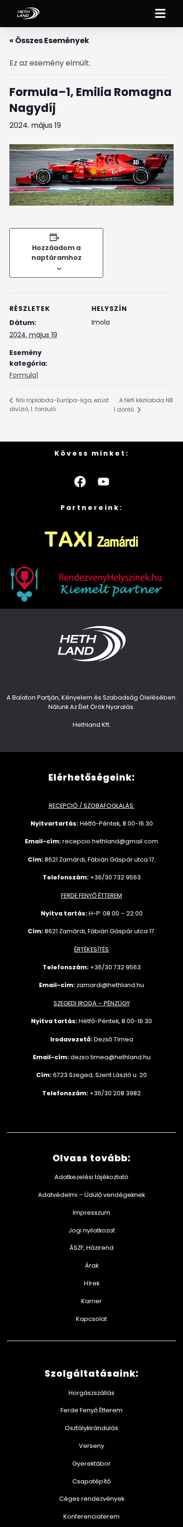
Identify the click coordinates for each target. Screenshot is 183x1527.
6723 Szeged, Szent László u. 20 (100, 1075)
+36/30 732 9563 (115, 877)
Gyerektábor (91, 1464)
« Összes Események (49, 40)
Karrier (91, 1301)
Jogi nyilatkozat (92, 1230)
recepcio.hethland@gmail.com (110, 841)
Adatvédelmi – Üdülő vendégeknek (91, 1195)
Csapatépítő (91, 1481)
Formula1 (23, 375)
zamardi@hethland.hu (110, 985)
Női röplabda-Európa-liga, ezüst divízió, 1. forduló (59, 404)
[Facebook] (80, 482)
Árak (92, 1265)
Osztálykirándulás (91, 1428)
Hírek (91, 1283)
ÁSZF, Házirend (91, 1248)
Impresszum (91, 1213)
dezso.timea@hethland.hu (110, 1057)
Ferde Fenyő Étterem (91, 1410)
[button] (160, 13)
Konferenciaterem (91, 1516)
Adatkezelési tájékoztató (91, 1177)
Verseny (91, 1446)
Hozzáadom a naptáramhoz (56, 252)
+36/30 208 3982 (115, 1093)
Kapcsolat (91, 1319)
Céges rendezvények (91, 1499)
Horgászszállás (91, 1393)
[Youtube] (103, 482)
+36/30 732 (108, 967)
